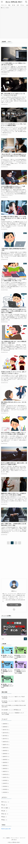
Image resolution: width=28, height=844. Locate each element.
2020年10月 (6, 747)
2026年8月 (6, 723)
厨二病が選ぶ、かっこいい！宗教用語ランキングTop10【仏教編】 (13, 713)
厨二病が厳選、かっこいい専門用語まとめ (11, 709)
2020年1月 (6, 771)
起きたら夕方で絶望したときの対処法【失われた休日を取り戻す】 (14, 706)
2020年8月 (6, 753)
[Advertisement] (14, 23)
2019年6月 (6, 786)
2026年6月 (6, 726)
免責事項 (8, 837)
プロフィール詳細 (14, 604)
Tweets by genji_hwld (5, 828)
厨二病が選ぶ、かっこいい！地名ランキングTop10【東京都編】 (13, 701)
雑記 (5, 819)
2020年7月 (6, 756)
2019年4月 (6, 792)
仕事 (5, 811)
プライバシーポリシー (15, 837)
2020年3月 (6, 768)
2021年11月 (6, 729)
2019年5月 (6, 789)
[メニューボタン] (2, 2)
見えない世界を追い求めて (14, 2)
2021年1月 (6, 738)
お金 (5, 805)
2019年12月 (6, 774)
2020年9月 (6, 750)
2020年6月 (6, 759)
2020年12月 (6, 741)
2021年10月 (6, 732)
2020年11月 (6, 744)
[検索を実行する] (25, 638)
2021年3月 (6, 735)
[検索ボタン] (26, 2)
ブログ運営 (6, 808)
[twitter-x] (14, 609)
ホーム (4, 837)
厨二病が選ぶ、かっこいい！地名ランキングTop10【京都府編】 (13, 697)
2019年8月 (6, 780)
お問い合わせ (14, 839)
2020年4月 (6, 765)
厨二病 (5, 814)
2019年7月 (6, 783)
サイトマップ (22, 837)
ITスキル (6, 802)
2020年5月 (6, 762)
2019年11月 (6, 777)
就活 (5, 816)
